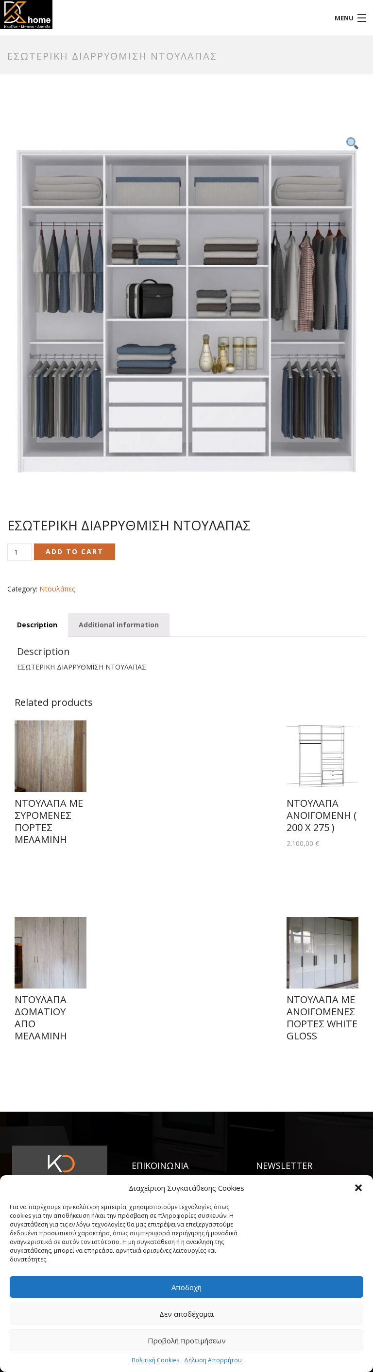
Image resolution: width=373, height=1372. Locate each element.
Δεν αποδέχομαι (186, 1314)
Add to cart (74, 551)
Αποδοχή (186, 1287)
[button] (358, 1188)
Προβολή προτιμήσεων (187, 1340)
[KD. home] (140, 14)
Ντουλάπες (57, 588)
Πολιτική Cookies (155, 1360)
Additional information (119, 624)
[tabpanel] (186, 311)
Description (37, 624)
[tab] (37, 625)
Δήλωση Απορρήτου (213, 1360)
